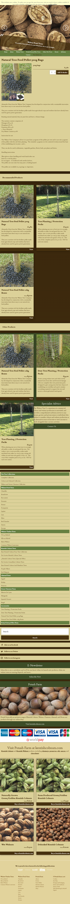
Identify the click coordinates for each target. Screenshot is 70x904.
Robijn (3, 582)
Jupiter (3, 511)
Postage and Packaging (58, 883)
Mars (2, 518)
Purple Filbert (5, 569)
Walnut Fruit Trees (7, 488)
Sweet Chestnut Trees (8, 589)
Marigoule (4, 596)
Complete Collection (7, 477)
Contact (28, 55)
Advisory (63, 52)
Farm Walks (39, 883)
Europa (3, 528)
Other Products (8, 327)
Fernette (3, 501)
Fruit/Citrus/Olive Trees (33, 52)
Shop (37, 888)
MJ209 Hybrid (5, 538)
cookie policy (52, 4)
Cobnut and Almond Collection (11, 481)
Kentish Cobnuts (40, 884)
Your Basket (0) (37, 55)
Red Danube (5, 521)
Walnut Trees (20, 52)
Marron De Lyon (6, 592)
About (11, 52)
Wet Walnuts (7, 844)
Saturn (3, 525)
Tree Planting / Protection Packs (11, 609)
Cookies (55, 879)
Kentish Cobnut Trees (8, 548)
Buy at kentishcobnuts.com (24, 804)
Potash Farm (39, 876)
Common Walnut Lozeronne (10, 545)
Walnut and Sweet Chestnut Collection (13, 484)
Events (56, 52)
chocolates (35, 753)
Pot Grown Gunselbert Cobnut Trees (12, 562)
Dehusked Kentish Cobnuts (51, 844)
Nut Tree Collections (8, 474)
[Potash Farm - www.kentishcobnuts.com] (35, 701)
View (31, 249)
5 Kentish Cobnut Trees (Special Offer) (13, 558)
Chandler (4, 491)
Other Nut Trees (47, 52)
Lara (2, 515)
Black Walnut (5, 542)
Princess (3, 585)
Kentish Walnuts (40, 886)
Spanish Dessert (6, 599)
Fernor (3, 504)
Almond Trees (6, 575)
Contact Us (52, 426)
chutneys (45, 751)
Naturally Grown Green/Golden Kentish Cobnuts (16, 796)
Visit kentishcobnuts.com (35, 724)
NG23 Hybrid (5, 535)
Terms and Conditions (58, 884)
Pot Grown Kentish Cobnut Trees (11, 555)
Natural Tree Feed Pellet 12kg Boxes (12, 619)
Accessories (5, 606)
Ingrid (3, 579)
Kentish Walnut (22, 751)
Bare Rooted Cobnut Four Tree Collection (14, 552)
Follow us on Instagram (12, 658)
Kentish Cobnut (7, 751)
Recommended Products (12, 177)
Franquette (4, 508)
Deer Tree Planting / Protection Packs (13, 613)
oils (58, 751)
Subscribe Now (35, 676)
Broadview (4, 494)
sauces (63, 751)
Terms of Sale (56, 886)
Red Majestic (5, 572)
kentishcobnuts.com (49, 747)
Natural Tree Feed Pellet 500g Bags (12, 616)
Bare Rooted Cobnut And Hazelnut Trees (14, 565)
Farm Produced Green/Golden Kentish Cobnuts (52, 796)
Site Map (55, 881)
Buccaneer (4, 498)
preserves (53, 751)
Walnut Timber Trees (8, 531)
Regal (3, 602)
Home (5, 52)
